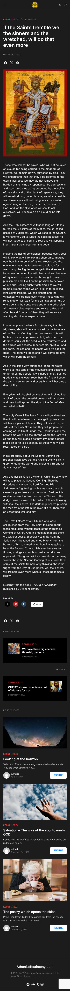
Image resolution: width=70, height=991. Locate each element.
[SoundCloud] (33, 984)
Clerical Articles (10, 19)
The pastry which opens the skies (29, 912)
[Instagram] (42, 984)
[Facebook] (28, 984)
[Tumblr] (38, 984)
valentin (14, 926)
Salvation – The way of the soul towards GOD (34, 832)
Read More (58, 775)
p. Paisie (15, 774)
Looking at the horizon (20, 759)
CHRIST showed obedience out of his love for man (27, 689)
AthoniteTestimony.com (35, 967)
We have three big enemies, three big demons (39, 650)
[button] (5, 5)
